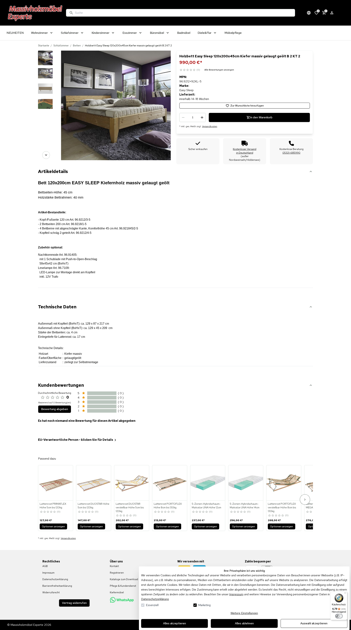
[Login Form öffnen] (331, 12)
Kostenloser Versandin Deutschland (244, 150)
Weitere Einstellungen (244, 613)
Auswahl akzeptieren (313, 623)
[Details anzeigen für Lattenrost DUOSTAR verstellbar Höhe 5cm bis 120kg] (131, 482)
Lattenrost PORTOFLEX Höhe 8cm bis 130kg (168, 505)
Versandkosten (209, 126)
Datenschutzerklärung (155, 599)
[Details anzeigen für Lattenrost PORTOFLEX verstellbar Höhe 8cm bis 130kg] (283, 482)
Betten (77, 45)
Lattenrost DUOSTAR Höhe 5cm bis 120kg (93, 505)
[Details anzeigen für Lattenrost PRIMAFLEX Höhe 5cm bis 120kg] (55, 482)
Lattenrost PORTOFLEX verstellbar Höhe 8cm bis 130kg (282, 507)
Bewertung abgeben (54, 409)
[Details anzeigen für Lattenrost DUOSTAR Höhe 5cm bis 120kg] (93, 482)
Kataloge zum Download (124, 579)
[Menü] (345, 594)
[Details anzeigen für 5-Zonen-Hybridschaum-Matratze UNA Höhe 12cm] (207, 482)
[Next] (46, 155)
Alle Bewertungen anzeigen (219, 69)
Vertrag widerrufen (74, 603)
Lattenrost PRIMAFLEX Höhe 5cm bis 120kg (53, 505)
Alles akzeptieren (174, 623)
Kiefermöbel (117, 592)
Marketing (204, 605)
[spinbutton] (192, 117)
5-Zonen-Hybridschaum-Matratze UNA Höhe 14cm (244, 505)
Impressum (236, 594)
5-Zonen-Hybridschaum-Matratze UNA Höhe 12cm (206, 505)
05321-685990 (291, 152)
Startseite (43, 45)
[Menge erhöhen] (202, 117)
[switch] (339, 616)
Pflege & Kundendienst (123, 585)
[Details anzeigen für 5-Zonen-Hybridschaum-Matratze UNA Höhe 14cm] (245, 482)
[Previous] (46, 55)
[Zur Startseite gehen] (35, 13)
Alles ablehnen (244, 623)
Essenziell (152, 605)
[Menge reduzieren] (183, 117)
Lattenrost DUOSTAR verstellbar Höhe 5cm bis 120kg (130, 507)
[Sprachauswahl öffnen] (308, 12)
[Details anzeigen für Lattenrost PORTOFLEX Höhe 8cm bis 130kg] (169, 482)
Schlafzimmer (61, 45)
